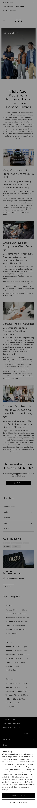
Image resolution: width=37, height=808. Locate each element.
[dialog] (18, 778)
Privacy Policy (10, 779)
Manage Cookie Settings (18, 802)
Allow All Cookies (18, 795)
